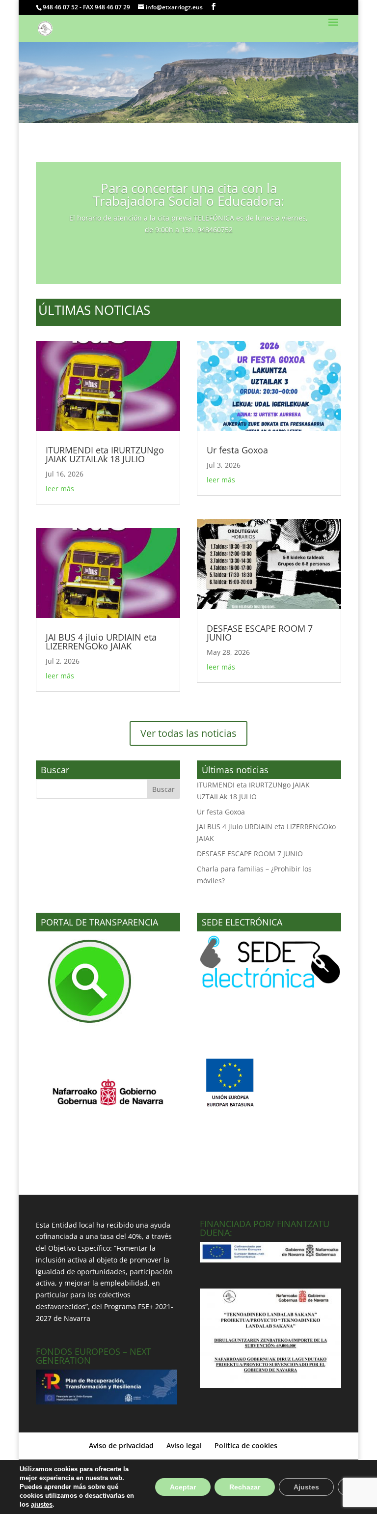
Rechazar (244, 1487)
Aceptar (183, 1487)
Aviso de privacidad (121, 1445)
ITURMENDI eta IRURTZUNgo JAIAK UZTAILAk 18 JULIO (105, 454)
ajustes (42, 1504)
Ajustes (306, 1487)
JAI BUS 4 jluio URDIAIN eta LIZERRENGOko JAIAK (101, 641)
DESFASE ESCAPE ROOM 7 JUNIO (260, 632)
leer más (60, 488)
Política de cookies (246, 1445)
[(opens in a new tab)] (108, 386)
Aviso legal (184, 1445)
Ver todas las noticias (188, 733)
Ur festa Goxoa (237, 450)
